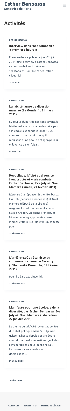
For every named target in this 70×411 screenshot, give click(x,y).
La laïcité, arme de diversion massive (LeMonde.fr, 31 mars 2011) (31, 110)
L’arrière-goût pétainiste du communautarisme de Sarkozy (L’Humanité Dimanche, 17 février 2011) (33, 263)
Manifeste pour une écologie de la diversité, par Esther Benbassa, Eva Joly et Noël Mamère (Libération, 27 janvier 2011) (35, 313)
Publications (16, 101)
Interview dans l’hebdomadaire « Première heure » (31, 48)
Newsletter (30, 406)
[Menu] (64, 5)
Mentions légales (51, 406)
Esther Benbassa (24, 4)
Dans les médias (18, 40)
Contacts (13, 406)
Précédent (16, 381)
